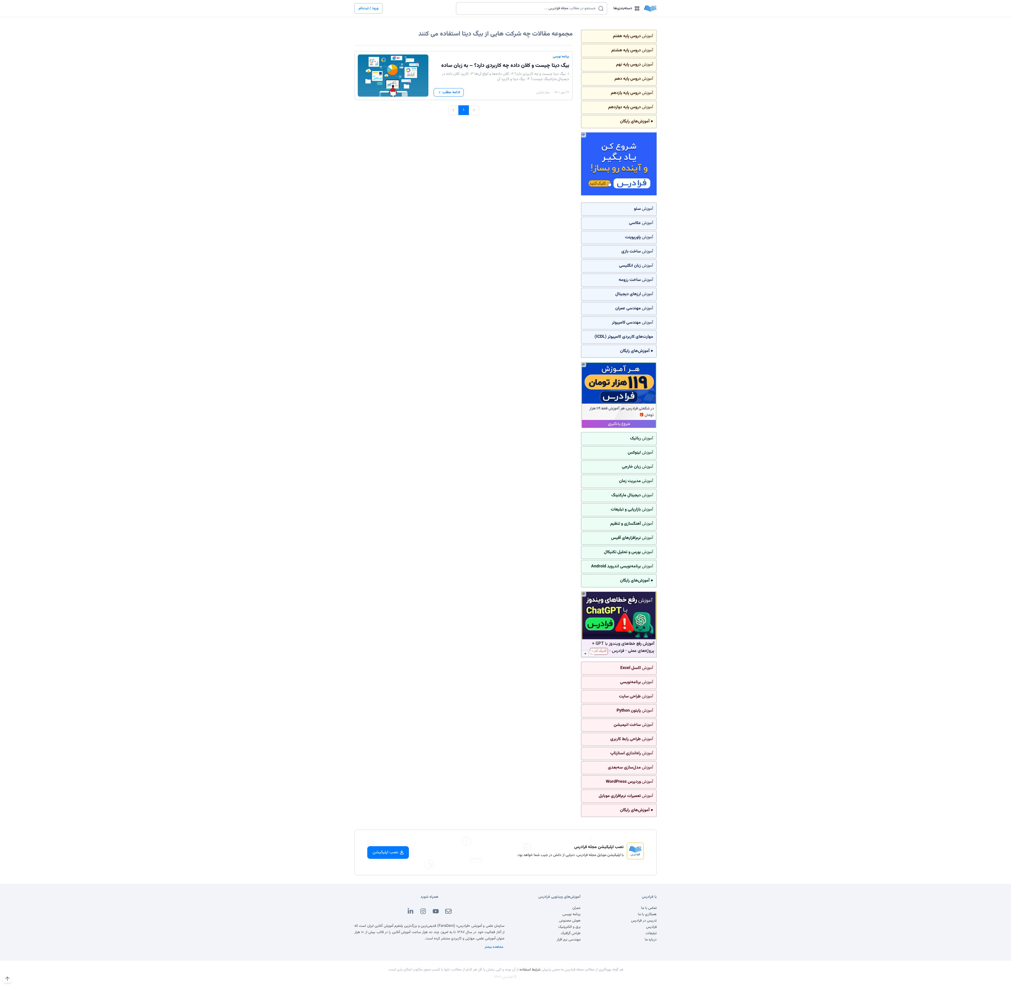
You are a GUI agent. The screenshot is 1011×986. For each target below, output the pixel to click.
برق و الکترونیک (569, 927)
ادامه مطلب (451, 92)
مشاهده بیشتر (494, 947)
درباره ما (651, 940)
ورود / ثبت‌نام (368, 8)
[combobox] (528, 8)
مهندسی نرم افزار (569, 940)
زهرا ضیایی (542, 92)
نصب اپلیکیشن (385, 852)
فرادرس (651, 927)
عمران (576, 908)
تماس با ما (649, 908)
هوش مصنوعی (570, 921)
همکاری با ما (647, 914)
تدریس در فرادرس (644, 921)
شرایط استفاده (530, 970)
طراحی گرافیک (571, 933)
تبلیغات (651, 933)
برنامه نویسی (561, 56)
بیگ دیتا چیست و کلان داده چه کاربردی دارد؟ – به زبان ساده (505, 65)
